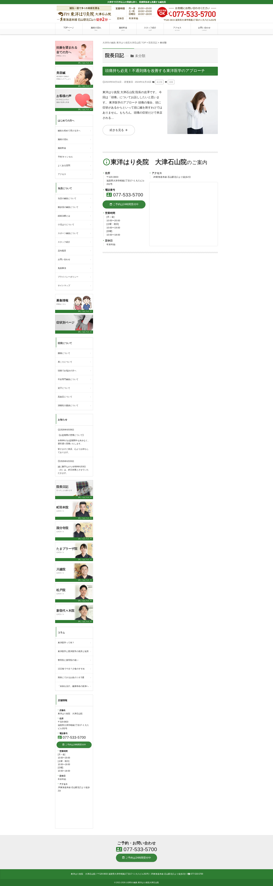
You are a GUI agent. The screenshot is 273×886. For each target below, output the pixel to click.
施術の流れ (96, 28)
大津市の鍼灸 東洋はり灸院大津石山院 (142, 882)
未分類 (159, 82)
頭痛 (171, 82)
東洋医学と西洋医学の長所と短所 (73, 651)
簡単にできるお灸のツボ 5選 (71, 677)
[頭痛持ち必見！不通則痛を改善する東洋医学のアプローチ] (192, 92)
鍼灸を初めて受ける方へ (69, 130)
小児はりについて (66, 224)
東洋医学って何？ (66, 642)
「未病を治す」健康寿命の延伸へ (73, 686)
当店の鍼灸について (67, 198)
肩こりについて (65, 362)
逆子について (64, 388)
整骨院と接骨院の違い (68, 660)
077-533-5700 (124, 194)
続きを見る (119, 130)
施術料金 (123, 28)
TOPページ (69, 28)
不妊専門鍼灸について (68, 379)
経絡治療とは (64, 216)
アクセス (177, 28)
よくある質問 (64, 165)
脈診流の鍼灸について (68, 207)
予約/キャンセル (65, 157)
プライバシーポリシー (68, 277)
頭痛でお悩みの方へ (67, 370)
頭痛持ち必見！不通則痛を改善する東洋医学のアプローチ (155, 70)
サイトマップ (64, 285)
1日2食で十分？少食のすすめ (71, 669)
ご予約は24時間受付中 (124, 204)
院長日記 (114, 55)
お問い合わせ (204, 28)
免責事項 (62, 268)
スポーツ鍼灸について (68, 233)
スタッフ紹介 (150, 28)
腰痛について (64, 353)
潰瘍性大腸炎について (68, 405)
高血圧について (65, 397)
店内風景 (62, 250)
